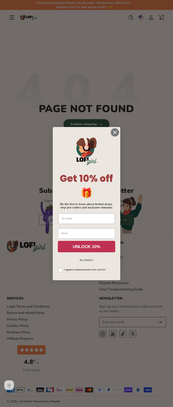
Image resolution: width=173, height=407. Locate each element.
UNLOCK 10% (86, 246)
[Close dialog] (115, 132)
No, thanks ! (86, 260)
